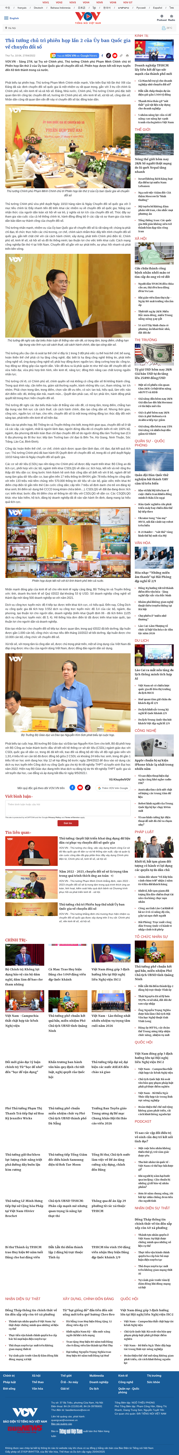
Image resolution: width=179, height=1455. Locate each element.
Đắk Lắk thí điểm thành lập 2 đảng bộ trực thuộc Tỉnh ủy (65, 1252)
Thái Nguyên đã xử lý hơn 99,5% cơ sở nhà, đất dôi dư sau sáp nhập (154, 1000)
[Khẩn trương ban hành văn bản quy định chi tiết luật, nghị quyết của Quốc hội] (67, 1047)
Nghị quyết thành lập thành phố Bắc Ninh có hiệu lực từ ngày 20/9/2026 (67, 1293)
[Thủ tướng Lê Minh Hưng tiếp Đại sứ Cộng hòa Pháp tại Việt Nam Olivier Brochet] (24, 1186)
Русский (141, 7)
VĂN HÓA (142, 543)
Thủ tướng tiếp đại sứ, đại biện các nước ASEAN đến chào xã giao (110, 1067)
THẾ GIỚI (143, 129)
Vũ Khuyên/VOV (120, 779)
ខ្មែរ (94, 7)
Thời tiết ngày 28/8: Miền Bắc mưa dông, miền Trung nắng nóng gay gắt (155, 315)
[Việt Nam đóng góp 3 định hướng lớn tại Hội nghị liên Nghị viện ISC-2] (111, 955)
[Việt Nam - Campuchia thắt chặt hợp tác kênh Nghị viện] (24, 1001)
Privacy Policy (54, 817)
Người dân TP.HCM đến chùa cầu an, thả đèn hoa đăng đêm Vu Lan (156, 287)
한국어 (107, 7)
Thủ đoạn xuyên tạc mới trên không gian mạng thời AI (155, 1325)
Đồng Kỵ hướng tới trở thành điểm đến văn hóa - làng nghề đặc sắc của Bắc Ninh (155, 591)
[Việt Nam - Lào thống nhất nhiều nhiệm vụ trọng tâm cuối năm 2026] (111, 1001)
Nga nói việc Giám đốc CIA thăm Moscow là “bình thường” (154, 196)
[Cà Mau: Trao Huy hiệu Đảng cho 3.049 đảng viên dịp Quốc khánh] (67, 955)
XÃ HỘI (141, 238)
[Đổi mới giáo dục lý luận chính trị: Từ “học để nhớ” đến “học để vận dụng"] (24, 1047)
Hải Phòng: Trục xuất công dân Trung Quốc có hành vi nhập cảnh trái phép (155, 926)
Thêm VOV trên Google (115, 788)
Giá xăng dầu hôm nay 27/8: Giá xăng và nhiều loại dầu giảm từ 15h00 (155, 430)
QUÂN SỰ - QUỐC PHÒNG (150, 443)
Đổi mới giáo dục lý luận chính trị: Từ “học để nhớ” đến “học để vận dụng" (24, 1067)
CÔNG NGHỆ (145, 730)
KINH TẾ (141, 36)
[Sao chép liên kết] (121, 55)
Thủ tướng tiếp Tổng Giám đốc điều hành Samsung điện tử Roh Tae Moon (67, 1159)
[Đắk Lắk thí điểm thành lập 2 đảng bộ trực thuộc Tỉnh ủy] (67, 1233)
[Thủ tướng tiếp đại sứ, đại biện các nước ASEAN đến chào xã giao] (111, 1047)
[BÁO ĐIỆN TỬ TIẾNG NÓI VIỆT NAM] (88, 18)
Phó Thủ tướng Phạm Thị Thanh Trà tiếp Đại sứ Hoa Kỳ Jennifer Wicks (24, 1113)
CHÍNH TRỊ (15, 940)
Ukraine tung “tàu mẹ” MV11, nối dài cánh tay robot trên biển (155, 522)
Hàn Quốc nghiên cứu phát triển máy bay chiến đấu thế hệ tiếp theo (155, 508)
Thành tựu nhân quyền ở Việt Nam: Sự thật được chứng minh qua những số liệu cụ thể (33, 1406)
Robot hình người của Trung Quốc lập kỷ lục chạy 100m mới (155, 807)
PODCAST (143, 1140)
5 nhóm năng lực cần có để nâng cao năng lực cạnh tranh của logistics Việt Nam (156, 118)
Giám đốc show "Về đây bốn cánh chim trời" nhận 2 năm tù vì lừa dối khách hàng (155, 880)
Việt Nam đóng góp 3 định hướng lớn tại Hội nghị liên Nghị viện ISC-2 (111, 974)
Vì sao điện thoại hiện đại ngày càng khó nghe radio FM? (154, 779)
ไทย (172, 7)
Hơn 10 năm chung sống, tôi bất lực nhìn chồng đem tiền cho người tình (155, 1234)
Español (157, 7)
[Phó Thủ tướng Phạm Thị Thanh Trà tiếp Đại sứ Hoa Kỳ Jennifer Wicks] (24, 1094)
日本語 (81, 7)
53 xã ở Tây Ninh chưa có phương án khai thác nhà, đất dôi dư (154, 329)
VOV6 (113, 2)
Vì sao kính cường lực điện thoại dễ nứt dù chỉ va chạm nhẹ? (155, 821)
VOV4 (86, 2)
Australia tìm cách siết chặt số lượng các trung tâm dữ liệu (155, 793)
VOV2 (59, 2)
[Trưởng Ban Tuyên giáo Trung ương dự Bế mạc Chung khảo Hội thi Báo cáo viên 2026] (111, 1094)
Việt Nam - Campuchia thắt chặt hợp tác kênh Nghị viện (21, 1020)
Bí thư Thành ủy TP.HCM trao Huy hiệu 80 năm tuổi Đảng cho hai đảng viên (24, 1252)
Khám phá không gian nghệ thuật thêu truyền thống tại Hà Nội (155, 605)
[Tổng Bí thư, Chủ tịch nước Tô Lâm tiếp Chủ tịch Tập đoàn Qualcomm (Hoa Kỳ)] (24, 1274)
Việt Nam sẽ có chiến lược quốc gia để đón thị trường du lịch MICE (154, 689)
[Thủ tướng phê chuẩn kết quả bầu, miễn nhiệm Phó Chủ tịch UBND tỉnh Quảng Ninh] (67, 1001)
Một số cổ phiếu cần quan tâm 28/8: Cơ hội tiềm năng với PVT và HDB (154, 388)
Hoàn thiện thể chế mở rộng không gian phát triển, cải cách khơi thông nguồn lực (155, 1129)
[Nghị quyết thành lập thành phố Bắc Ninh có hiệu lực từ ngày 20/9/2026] (67, 1274)
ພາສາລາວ (123, 7)
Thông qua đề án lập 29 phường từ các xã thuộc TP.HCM (109, 1206)
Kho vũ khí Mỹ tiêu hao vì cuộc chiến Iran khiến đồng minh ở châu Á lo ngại (155, 494)
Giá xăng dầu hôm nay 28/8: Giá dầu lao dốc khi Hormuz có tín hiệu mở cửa (155, 402)
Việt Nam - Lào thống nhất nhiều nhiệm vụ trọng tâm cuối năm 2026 (111, 1020)
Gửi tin (68, 823)
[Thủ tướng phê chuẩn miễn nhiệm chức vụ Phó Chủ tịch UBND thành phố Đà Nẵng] (67, 1094)
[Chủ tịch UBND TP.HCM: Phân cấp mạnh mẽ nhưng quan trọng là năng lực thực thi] (67, 1186)
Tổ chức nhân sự (151, 937)
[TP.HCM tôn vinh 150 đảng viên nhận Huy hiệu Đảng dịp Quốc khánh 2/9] (111, 1233)
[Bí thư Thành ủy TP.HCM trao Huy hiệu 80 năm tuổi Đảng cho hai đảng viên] (24, 1233)
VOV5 (99, 2)
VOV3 (72, 2)
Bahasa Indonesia (60, 7)
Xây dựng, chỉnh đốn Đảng (88, 1354)
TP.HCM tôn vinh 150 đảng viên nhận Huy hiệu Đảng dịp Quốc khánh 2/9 (111, 1252)
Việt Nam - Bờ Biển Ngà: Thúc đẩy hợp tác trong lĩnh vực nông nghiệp (155, 1115)
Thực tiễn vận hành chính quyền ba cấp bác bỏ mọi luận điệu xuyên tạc (154, 1311)
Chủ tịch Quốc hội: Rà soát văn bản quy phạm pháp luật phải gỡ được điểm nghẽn (155, 1101)
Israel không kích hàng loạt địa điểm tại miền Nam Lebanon (155, 182)
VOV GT (128, 2)
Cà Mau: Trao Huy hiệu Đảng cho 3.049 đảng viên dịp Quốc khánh (67, 974)
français (22, 7)
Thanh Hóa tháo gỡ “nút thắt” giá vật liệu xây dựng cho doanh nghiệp (154, 105)
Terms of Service (72, 817)
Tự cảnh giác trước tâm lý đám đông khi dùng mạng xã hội (154, 1339)
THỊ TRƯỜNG (146, 340)
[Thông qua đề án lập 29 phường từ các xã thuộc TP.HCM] (111, 1186)
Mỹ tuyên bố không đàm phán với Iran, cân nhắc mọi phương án (155, 210)
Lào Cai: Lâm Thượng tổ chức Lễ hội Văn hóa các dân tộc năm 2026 (155, 629)
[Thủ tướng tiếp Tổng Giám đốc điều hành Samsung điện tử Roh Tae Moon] (67, 1140)
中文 (7, 7)
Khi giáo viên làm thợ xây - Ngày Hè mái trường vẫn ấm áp (155, 301)
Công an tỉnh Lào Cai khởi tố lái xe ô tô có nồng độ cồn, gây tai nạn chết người (155, 912)
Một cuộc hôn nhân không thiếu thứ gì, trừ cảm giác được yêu (154, 1188)
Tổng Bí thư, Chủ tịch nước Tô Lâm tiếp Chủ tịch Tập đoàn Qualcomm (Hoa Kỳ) (24, 1293)
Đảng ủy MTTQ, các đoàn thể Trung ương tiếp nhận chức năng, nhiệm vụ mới (154, 1031)
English (14, 18)
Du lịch (142, 640)
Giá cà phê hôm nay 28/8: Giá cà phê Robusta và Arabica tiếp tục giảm (154, 416)
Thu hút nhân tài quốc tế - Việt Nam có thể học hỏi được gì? (155, 1202)
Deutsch (38, 7)
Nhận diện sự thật (152, 1245)
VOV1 (45, 2)
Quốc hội (144, 1042)
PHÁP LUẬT (144, 832)
